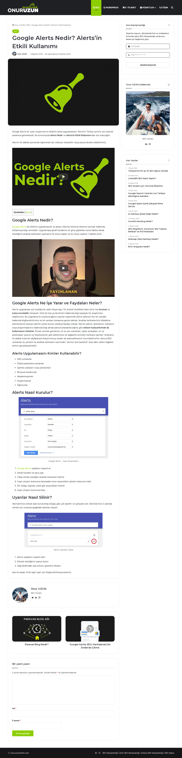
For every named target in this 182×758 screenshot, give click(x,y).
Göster (28, 212)
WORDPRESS (111, 7)
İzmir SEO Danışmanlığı (129, 753)
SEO (97, 7)
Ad (14, 708)
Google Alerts (19, 226)
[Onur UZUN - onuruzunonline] (23, 7)
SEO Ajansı (169, 753)
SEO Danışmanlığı (110, 753)
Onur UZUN (19, 25)
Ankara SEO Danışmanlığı (152, 753)
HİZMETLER (148, 7)
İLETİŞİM (163, 7)
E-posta (16, 720)
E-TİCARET (130, 7)
